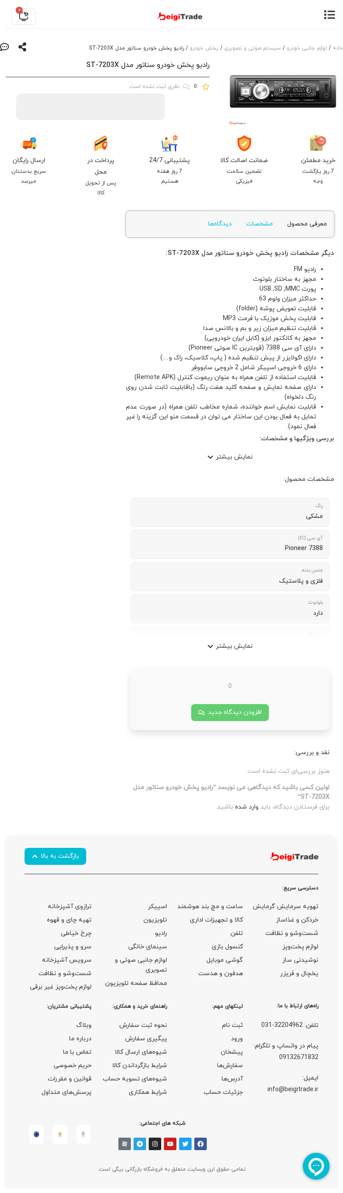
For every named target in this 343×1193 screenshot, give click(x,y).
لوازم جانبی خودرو (307, 48)
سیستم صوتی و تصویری (252, 48)
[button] (230, 457)
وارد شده (247, 807)
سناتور (224, 253)
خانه (338, 48)
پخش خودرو (204, 48)
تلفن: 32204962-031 (289, 1025)
